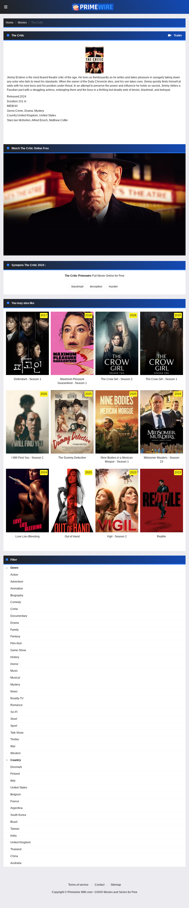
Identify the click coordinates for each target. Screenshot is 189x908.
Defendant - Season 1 (27, 379)
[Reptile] (161, 500)
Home (9, 22)
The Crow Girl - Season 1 (161, 379)
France (14, 801)
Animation (16, 588)
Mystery (39, 110)
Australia (15, 863)
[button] (94, 204)
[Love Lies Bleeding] (27, 500)
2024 (23, 96)
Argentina (16, 808)
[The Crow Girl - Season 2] (116, 343)
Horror (14, 664)
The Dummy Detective (72, 457)
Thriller (14, 739)
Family (14, 629)
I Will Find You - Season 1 (28, 457)
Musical (15, 677)
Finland (15, 773)
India (13, 835)
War (12, 746)
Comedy (15, 602)
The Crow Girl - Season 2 (117, 379)
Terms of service (78, 884)
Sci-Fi (14, 712)
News (14, 691)
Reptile (161, 536)
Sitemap (116, 884)
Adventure (16, 581)
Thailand (15, 849)
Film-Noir (16, 643)
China (14, 856)
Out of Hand (72, 536)
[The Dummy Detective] (72, 422)
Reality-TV (17, 698)
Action (14, 574)
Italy (12, 780)
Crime (19, 110)
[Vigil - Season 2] (116, 500)
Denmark (16, 767)
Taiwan (14, 828)
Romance (16, 705)
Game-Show (18, 650)
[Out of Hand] (72, 500)
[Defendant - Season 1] (27, 343)
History (14, 657)
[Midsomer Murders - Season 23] (161, 422)
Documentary (18, 616)
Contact (99, 884)
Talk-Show (17, 732)
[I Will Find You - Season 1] (27, 422)
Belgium (15, 794)
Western (15, 753)
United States (47, 115)
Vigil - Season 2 (117, 536)
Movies (22, 22)
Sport (13, 725)
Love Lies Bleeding (27, 536)
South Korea (18, 815)
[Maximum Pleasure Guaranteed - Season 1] (72, 343)
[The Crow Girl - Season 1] (161, 343)
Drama (28, 110)
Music (14, 670)
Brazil (14, 821)
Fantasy (15, 636)
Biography (16, 595)
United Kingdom (28, 115)
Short (13, 719)
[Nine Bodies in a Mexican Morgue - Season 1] (116, 422)
